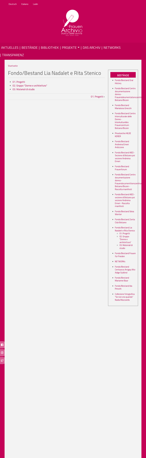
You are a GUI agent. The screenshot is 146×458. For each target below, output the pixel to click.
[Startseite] (72, 23)
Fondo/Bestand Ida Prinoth (123, 287)
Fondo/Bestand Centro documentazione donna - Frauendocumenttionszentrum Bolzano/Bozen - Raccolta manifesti (129, 182)
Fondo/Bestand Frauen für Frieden (125, 255)
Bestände (30, 47)
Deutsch (13, 4)
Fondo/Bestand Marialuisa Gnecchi (123, 107)
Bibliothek (50, 47)
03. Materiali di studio (24, 89)
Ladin (35, 4)
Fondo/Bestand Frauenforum (122, 168)
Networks (112, 47)
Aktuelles (9, 47)
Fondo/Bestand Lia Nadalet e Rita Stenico (125, 229)
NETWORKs (120, 261)
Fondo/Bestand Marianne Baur (122, 279)
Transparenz (13, 54)
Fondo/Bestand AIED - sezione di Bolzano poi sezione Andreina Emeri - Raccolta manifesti (125, 200)
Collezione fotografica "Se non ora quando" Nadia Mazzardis (125, 297)
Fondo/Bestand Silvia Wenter (124, 213)
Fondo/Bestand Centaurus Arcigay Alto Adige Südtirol (125, 269)
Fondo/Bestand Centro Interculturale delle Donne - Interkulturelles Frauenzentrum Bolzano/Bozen (125, 121)
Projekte (69, 47)
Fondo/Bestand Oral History (124, 82)
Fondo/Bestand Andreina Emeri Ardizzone (122, 144)
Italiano (24, 4)
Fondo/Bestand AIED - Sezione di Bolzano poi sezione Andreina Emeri (125, 157)
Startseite (13, 65)
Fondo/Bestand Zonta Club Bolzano (125, 221)
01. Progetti (19, 82)
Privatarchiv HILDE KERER (123, 135)
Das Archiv (91, 47)
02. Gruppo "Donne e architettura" (30, 85)
